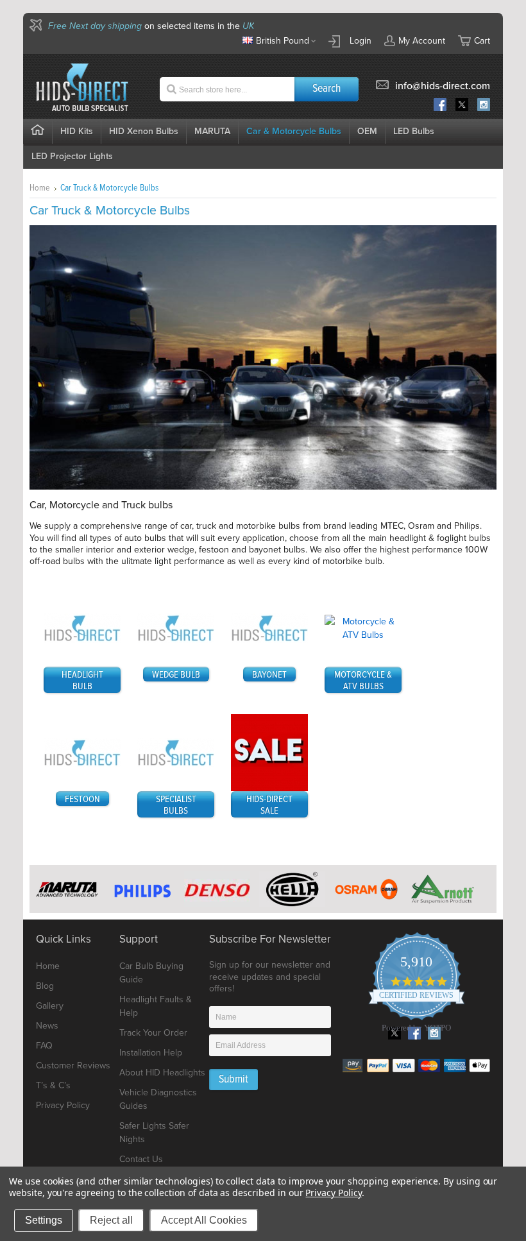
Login (360, 40)
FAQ (44, 1045)
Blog (45, 985)
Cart (482, 40)
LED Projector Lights (72, 156)
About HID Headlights (162, 1072)
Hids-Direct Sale (269, 805)
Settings (43, 1220)
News (47, 1025)
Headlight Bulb (82, 681)
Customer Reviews (73, 1065)
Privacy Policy (63, 1105)
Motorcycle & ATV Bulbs (363, 681)
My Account (421, 40)
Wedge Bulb (176, 675)
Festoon (82, 799)
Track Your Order (153, 1032)
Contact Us (141, 1159)
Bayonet (269, 675)
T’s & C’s (53, 1085)
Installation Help (150, 1052)
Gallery (50, 1005)
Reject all (111, 1220)
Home (40, 188)
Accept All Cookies (204, 1220)
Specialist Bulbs (176, 805)
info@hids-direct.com (442, 86)
